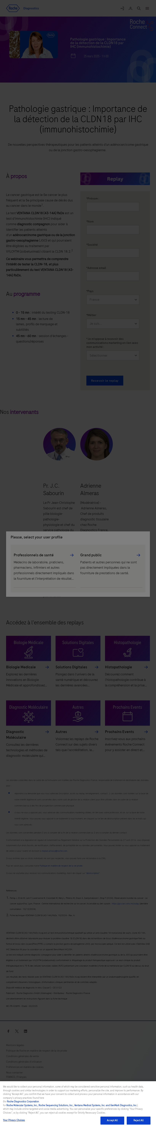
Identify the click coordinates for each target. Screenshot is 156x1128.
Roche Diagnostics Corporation (23, 1101)
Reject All (138, 1120)
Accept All (112, 1120)
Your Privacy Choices (14, 1120)
